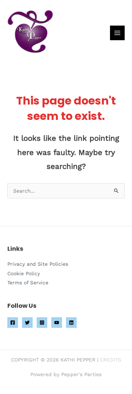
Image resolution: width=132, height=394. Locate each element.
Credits (110, 360)
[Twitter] (27, 322)
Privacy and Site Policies (37, 264)
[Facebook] (12, 322)
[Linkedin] (71, 322)
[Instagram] (42, 322)
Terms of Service (27, 282)
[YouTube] (56, 322)
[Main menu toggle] (117, 33)
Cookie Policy (23, 273)
